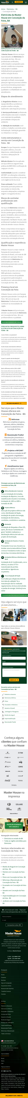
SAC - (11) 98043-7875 (14, 956)
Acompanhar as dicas (13, 925)
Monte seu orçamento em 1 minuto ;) (14, 825)
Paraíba (6, 1083)
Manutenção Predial (10, 722)
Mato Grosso (21, 1081)
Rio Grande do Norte (10, 1085)
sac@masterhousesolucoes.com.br (14, 960)
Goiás (18, 1079)
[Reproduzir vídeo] (14, 638)
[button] (14, 638)
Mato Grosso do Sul (12, 1081)
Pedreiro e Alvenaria (6, 1006)
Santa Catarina (13, 1087)
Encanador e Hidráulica (11, 705)
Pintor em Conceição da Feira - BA (14, 877)
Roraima (23, 1085)
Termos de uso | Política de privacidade (14, 962)
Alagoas (6, 1078)
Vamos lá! (13, 680)
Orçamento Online (6, 985)
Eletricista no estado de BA (13, 838)
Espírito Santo (12, 1079)
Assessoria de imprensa (7, 988)
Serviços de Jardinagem (7, 1022)
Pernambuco (11, 1083)
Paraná (19, 1083)
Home (2, 974)
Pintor (6, 701)
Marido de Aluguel (6, 1020)
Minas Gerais (4, 1081)
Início (3, 9)
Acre (2, 1078)
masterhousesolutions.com (8, 1043)
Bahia (19, 1078)
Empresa (3, 977)
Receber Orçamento (13, 403)
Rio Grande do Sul (5, 1087)
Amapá (16, 1078)
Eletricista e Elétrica (10, 698)
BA (16, 9)
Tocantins (6, 1089)
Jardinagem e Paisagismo (11, 711)
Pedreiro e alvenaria (10, 694)
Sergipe (20, 1087)
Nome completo (6, 655)
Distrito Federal (5, 1079)
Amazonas (11, 1078)
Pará (2, 1083)
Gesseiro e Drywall (9, 708)
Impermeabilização (9, 718)
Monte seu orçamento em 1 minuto (11, 322)
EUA (2, 1063)
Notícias (3, 980)
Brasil (2, 1058)
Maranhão (22, 1079)
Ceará (23, 1078)
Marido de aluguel (9, 715)
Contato (3, 994)
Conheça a (14, 951)
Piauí (16, 1083)
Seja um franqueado (6, 983)
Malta (2, 1061)
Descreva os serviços (7, 667)
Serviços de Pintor (6, 1014)
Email (3, 661)
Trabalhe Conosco (6, 991)
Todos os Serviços (6, 1033)
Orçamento (19, 2)
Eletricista (10, 9)
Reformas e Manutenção (7, 1031)
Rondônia (18, 1085)
